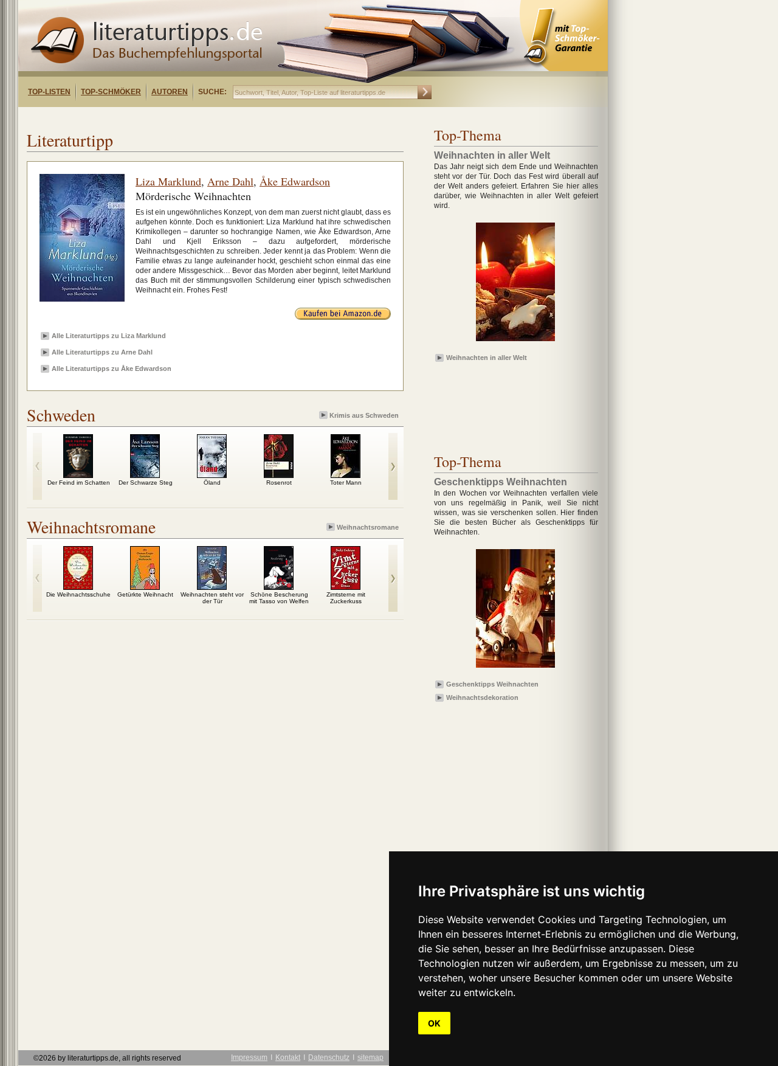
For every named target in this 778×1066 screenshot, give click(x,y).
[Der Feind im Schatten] (78, 475)
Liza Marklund (168, 181)
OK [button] (434, 1023)
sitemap (370, 1057)
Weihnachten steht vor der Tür (212, 597)
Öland (212, 482)
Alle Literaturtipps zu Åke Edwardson (111, 368)
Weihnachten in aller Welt (486, 357)
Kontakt (287, 1057)
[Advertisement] (175, 117)
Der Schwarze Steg (146, 482)
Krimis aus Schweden (364, 415)
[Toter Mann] (345, 475)
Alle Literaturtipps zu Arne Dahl (102, 352)
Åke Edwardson (295, 181)
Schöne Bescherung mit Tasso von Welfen (279, 597)
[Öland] (212, 475)
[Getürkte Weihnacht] (145, 587)
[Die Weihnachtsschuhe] (78, 587)
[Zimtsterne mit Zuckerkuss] (345, 587)
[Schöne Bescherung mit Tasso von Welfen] (278, 587)
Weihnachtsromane (368, 527)
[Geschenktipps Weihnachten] (515, 668)
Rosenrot (279, 482)
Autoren (169, 92)
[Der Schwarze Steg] (145, 475)
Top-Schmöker (111, 92)
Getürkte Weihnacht (145, 594)
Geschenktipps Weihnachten (492, 684)
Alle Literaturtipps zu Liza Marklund (109, 335)
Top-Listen (49, 92)
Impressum (249, 1057)
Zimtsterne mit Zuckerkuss (345, 597)
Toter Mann (346, 482)
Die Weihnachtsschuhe (78, 594)
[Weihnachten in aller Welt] (515, 341)
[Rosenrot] (278, 475)
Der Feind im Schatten (78, 482)
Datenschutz (328, 1057)
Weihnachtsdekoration (482, 697)
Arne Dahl (230, 181)
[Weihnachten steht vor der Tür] (212, 587)
